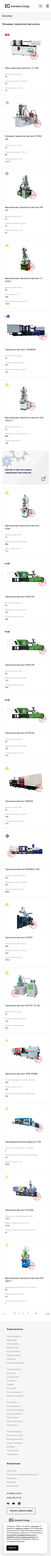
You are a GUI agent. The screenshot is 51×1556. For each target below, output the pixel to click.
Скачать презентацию (21, 1511)
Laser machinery (14, 1414)
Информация (13, 1464)
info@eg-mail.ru (14, 1493)
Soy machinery (13, 1406)
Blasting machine (15, 1439)
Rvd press (11, 1373)
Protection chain (15, 1435)
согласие (35, 1526)
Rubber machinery (15, 1396)
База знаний (12, 1486)
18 (36, 1314)
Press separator (14, 1392)
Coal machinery (14, 1369)
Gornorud (11, 1388)
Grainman (11, 1359)
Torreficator (12, 1451)
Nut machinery (13, 1352)
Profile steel (12, 1348)
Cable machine (14, 1355)
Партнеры (12, 1471)
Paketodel (12, 1340)
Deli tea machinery (16, 1410)
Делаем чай (12, 1377)
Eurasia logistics (14, 1336)
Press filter (12, 1402)
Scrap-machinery (15, 1443)
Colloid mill (12, 1425)
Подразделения (15, 1329)
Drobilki (10, 1385)
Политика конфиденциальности (22, 1475)
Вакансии (11, 1482)
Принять (12, 1548)
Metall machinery (15, 1421)
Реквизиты (12, 1478)
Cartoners (11, 1381)
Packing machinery (15, 1363)
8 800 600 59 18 (14, 1498)
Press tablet (12, 1418)
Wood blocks (13, 1344)
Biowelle (11, 1447)
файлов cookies (22, 1528)
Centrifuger (12, 1454)
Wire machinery (14, 1432)
